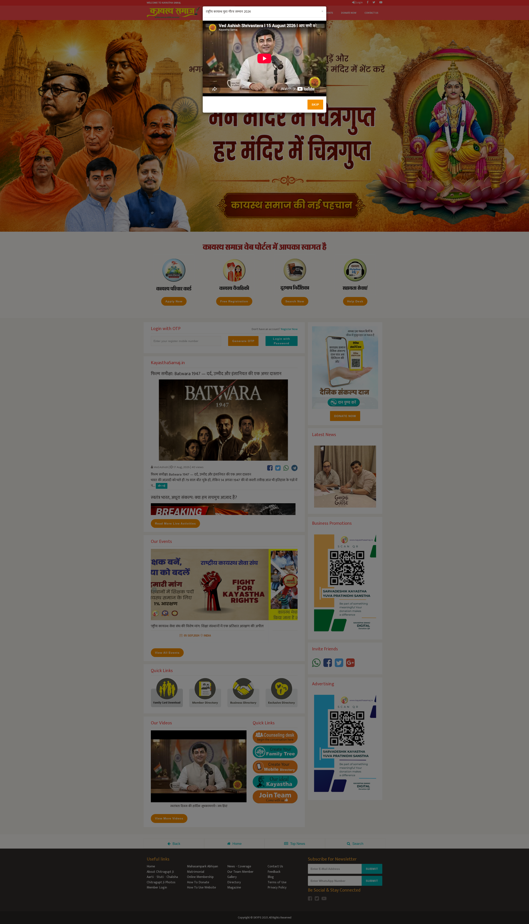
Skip (315, 104)
